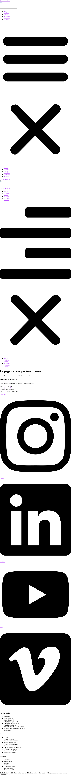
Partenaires (7, 18)
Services (6, 13)
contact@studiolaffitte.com (8, 388)
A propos (6, 19)
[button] (35, 94)
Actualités (7, 16)
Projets (6, 14)
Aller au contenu (5, 1)
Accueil (6, 11)
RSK (9, 774)
